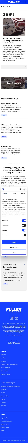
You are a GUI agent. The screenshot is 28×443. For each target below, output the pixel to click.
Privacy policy (5, 427)
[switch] (24, 225)
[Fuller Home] (14, 2)
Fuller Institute (5, 367)
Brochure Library (6, 374)
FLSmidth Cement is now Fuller (10, 386)
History (3, 392)
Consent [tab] (5, 193)
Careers (3, 402)
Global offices (5, 396)
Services (3, 358)
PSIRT (2, 431)
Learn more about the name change (14, 335)
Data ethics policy (6, 421)
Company (3, 389)
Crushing (9, 7)
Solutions (3, 361)
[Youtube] (16, 318)
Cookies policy (5, 424)
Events (3, 399)
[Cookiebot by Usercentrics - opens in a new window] (19, 189)
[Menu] (3, 2)
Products (3, 7)
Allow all (14, 242)
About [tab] (23, 193)
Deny (14, 252)
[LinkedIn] (11, 318)
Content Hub (4, 371)
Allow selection (14, 247)
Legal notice (4, 418)
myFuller (3, 405)
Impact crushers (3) (9, 98)
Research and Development (9, 364)
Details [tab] (14, 193)
